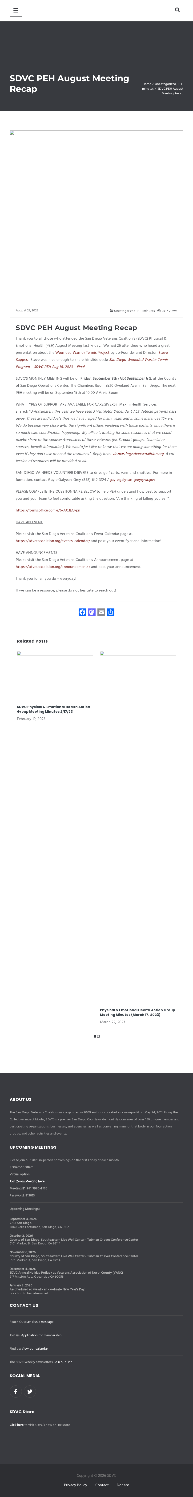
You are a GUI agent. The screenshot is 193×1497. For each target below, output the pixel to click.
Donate (123, 1485)
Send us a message (39, 1322)
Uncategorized (124, 311)
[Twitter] (30, 1391)
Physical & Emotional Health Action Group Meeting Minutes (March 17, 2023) (137, 1012)
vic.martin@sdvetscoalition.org (138, 454)
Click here (17, 1425)
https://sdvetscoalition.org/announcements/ (53, 567)
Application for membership (41, 1335)
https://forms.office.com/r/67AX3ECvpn (48, 510)
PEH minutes (146, 311)
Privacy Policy (75, 1485)
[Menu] (16, 11)
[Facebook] (16, 1391)
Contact (102, 1485)
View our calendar (35, 1349)
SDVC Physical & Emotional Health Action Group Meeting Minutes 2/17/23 (53, 709)
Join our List (63, 1362)
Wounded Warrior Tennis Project (82, 353)
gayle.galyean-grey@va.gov (132, 480)
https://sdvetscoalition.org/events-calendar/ (53, 541)
